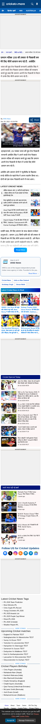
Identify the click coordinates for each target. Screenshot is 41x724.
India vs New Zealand (21, 280)
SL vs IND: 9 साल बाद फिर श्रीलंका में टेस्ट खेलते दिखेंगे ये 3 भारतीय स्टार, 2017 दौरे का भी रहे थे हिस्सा (29, 406)
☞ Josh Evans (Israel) (10, 692)
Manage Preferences (26, 720)
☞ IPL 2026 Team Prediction (12, 602)
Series (24, 705)
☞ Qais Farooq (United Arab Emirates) (16, 687)
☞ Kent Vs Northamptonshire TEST (15, 654)
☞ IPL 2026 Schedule (10, 622)
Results (6, 708)
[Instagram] (15, 553)
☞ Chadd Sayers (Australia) (12, 684)
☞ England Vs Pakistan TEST (13, 634)
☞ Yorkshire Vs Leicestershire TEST (15, 643)
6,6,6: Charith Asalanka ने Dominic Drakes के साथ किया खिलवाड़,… (27, 505)
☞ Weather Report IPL (10, 625)
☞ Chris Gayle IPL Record (11, 608)
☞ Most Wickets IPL (9, 605)
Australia (31, 11)
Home (7, 705)
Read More (20, 250)
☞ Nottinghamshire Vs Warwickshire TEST (18, 637)
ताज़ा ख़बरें (9, 52)
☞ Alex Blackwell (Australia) (12, 678)
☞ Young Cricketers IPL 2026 (12, 611)
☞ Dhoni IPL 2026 (8, 619)
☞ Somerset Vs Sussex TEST (13, 649)
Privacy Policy (34, 708)
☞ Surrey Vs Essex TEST (11, 640)
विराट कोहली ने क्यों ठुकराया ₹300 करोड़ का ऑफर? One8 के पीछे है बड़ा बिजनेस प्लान (27, 440)
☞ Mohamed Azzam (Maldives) (13, 695)
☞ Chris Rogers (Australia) (12, 670)
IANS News (7, 119)
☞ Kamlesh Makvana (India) (12, 675)
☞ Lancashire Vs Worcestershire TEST (16, 657)
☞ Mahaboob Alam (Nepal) (12, 672)
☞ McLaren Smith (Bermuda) (12, 689)
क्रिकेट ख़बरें (12, 11)
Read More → (34, 273)
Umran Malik (20, 284)
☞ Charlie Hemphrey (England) (13, 681)
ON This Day (32, 705)
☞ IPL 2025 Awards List (10, 613)
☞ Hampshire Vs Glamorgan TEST (15, 646)
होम (3, 11)
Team (18, 705)
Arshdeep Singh (7, 284)
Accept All (10, 720)
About (12, 705)
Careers (13, 708)
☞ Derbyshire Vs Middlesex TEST (14, 651)
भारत (20, 11)
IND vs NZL (18, 52)
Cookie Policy (22, 708)
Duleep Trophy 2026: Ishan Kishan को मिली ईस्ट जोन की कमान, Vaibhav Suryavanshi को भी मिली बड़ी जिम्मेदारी (30, 311)
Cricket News (6, 280)
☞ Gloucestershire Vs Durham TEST (15, 660)
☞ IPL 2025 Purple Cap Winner (13, 616)
